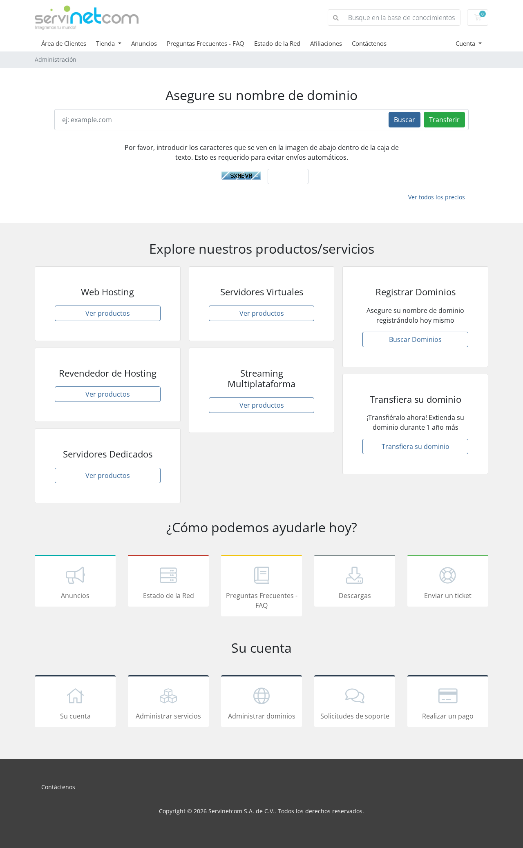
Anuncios (144, 43)
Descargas (355, 595)
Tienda (106, 43)
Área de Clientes (63, 43)
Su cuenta (75, 716)
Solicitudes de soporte (354, 716)
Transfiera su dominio (415, 446)
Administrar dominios (261, 716)
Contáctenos (369, 43)
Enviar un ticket (448, 595)
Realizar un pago (448, 716)
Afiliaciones (326, 43)
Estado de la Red (277, 43)
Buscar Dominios (415, 339)
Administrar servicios (168, 716)
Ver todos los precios (436, 197)
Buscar (404, 119)
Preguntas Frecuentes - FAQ (205, 43)
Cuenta (466, 43)
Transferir (444, 119)
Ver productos (107, 313)
